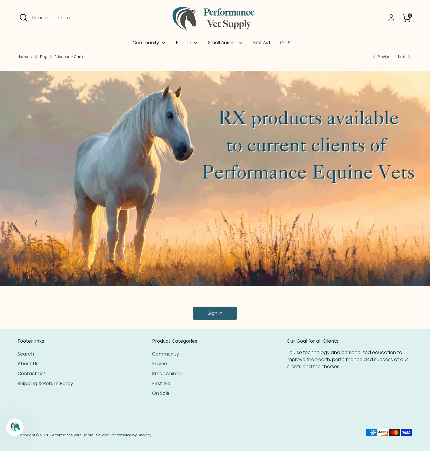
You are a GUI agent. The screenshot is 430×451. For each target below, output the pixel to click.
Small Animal (223, 42)
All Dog (41, 56)
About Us (28, 363)
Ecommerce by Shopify (131, 435)
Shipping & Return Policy (45, 383)
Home (23, 56)
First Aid (261, 42)
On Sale (288, 42)
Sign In (215, 313)
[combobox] (76, 18)
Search (26, 354)
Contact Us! (31, 373)
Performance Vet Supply (71, 435)
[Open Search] (23, 17)
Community (146, 42)
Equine (184, 42)
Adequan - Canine (70, 56)
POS (98, 435)
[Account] (391, 18)
